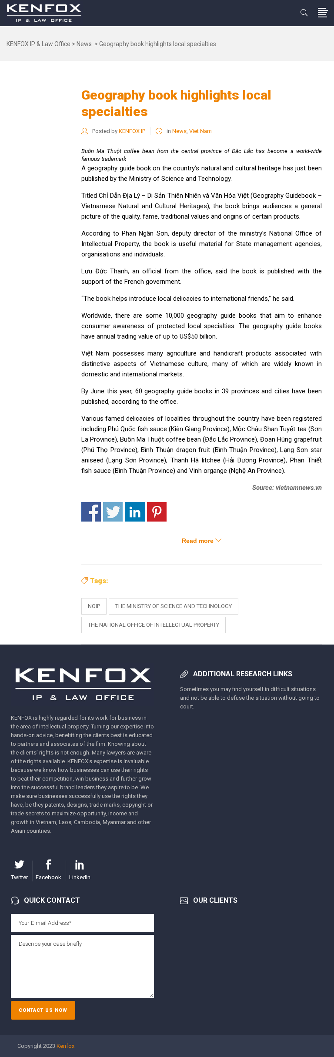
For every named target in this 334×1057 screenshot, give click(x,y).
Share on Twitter (113, 512)
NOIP (94, 606)
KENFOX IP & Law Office (38, 44)
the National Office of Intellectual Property (153, 625)
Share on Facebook (91, 512)
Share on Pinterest (157, 512)
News (84, 44)
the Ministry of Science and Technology (173, 606)
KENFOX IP (132, 131)
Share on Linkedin (135, 512)
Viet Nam (200, 131)
